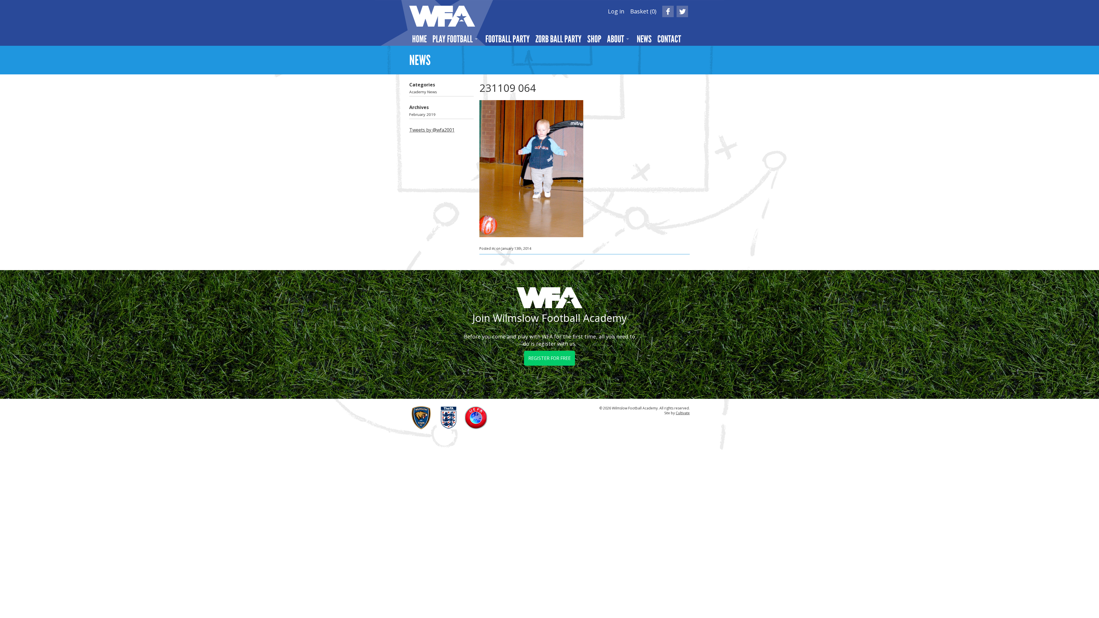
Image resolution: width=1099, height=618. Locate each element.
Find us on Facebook (668, 11)
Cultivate (683, 413)
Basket (643, 11)
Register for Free (549, 358)
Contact (669, 39)
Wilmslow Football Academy (442, 16)
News (644, 39)
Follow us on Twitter (682, 11)
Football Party (507, 39)
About (615, 39)
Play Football (452, 39)
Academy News (423, 91)
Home (419, 39)
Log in (616, 11)
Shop (594, 39)
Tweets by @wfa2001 (431, 130)
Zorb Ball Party (558, 39)
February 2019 (422, 114)
